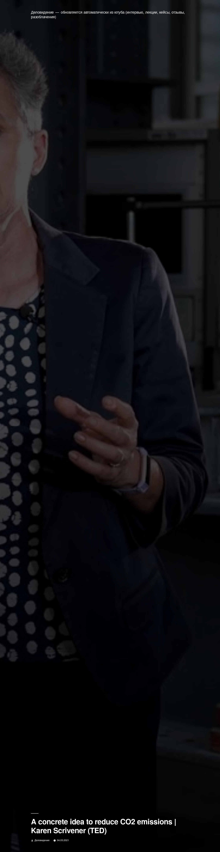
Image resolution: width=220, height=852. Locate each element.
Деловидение (42, 12)
